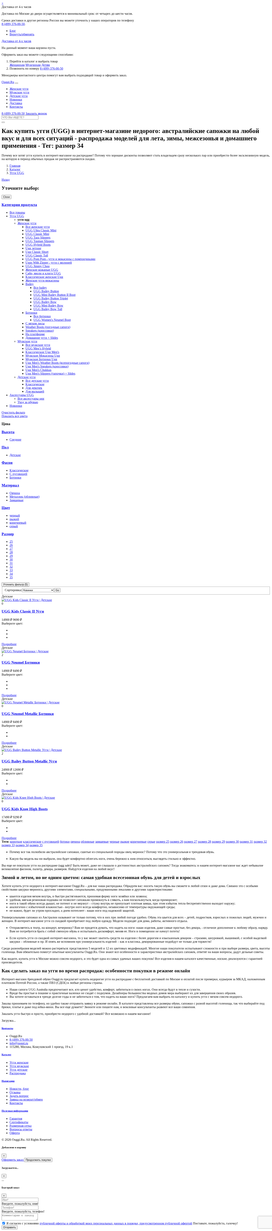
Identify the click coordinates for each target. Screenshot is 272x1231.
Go (57, 590)
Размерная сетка (20, 1125)
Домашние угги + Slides (41, 337)
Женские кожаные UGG (41, 269)
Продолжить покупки (38, 1159)
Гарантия (16, 1118)
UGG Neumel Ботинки (21, 662)
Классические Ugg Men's (42, 352)
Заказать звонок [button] (36, 113)
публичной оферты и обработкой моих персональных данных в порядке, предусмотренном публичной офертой (116, 1223)
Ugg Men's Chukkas (38, 370)
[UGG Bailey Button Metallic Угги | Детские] (32, 750)
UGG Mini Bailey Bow (48, 305)
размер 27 (190, 841)
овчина (75, 841)
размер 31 (246, 841)
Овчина (15, 493)
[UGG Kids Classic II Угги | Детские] (27, 600)
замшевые (102, 841)
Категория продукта (19, 205)
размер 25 (162, 841)
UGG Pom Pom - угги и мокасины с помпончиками (60, 259)
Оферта (15, 1133)
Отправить (9, 1227)
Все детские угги (37, 380)
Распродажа (18, 1073)
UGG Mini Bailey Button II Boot (54, 294)
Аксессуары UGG (22, 395)
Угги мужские (19, 1066)
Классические (34, 384)
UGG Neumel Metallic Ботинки (28, 714)
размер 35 (36, 845)
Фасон (7, 463)
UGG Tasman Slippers (39, 241)
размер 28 (204, 841)
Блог (13, 30)
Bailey (29, 284)
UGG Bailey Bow (45, 302)
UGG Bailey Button (46, 291)
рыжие (124, 841)
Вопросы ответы (21, 1129)
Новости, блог (19, 1088)
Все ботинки (42, 316)
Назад (6, 179)
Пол (5, 447)
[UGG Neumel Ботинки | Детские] (25, 651)
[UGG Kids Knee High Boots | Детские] (28, 797)
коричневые (138, 841)
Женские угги (19, 88)
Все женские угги (37, 226)
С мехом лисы (35, 323)
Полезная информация (15, 1110)
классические (32, 841)
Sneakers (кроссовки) (39, 330)
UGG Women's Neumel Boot (52, 320)
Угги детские (18, 1069)
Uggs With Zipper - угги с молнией (48, 262)
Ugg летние (33, 248)
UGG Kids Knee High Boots (25, 809)
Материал (10, 485)
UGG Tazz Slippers (37, 237)
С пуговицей (18, 474)
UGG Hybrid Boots (38, 244)
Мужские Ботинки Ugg (41, 359)
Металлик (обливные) (24, 496)
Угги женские (19, 1062)
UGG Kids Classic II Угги (23, 611)
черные (114, 841)
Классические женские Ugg (44, 277)
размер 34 (22, 845)
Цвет (6, 508)
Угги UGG (17, 216)
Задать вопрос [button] (19, 1096)
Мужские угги (19, 92)
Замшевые (16, 500)
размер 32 (260, 841)
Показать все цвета (14, 416)
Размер (8, 534)
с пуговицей (50, 841)
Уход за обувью (28, 402)
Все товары (17, 212)
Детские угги (19, 96)
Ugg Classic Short (36, 252)
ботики (65, 841)
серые (151, 841)
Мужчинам (33, 65)
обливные (87, 841)
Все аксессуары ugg (31, 398)
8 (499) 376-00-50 (13, 24)
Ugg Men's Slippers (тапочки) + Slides (50, 373)
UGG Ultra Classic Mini (40, 230)
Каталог (6, 1054)
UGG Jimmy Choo (37, 266)
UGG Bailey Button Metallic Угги (29, 761)
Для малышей (34, 391)
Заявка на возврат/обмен (26, 1099)
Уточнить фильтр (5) (15, 584)
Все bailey (40, 287)
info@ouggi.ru (19, 1043)
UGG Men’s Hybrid (38, 348)
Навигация (8, 1080)
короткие (16, 841)
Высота (8, 432)
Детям (45, 65)
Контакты (16, 106)
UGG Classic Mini (37, 234)
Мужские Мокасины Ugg (42, 355)
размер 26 (176, 841)
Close (6, 196)
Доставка (16, 103)
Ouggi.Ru (8, 82)
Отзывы (15, 1092)
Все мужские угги (37, 345)
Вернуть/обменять (22, 34)
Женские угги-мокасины (42, 280)
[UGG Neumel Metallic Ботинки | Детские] (31, 702)
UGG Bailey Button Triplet (50, 298)
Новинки (16, 99)
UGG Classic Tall (36, 255)
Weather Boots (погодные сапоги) (47, 327)
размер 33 (8, 845)
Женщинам (17, 65)
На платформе (35, 334)
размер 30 (232, 841)
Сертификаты (19, 1122)
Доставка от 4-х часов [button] (16, 41)
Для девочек (33, 388)
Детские (15, 455)
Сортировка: (13, 590)
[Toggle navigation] (16, 83)
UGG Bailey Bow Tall (47, 309)
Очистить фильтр (13, 412)
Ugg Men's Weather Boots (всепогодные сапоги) (57, 362)
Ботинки (31, 312)
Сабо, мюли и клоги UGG (43, 273)
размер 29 (218, 841)
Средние (15, 439)
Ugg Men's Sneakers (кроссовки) (46, 366)
